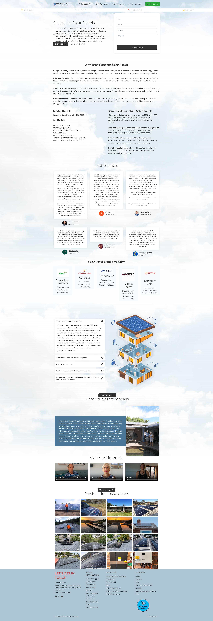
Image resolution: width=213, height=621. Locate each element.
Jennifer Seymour (145, 253)
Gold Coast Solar (86, 4)
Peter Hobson (73, 222)
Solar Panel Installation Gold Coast (92, 601)
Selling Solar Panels (113, 588)
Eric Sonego (109, 212)
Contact (138, 4)
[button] (67, 507)
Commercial (111, 582)
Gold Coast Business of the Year (146, 592)
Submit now (137, 48)
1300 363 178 (59, 590)
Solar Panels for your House (116, 591)
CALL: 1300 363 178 (77, 44)
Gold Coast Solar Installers (116, 576)
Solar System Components (91, 583)
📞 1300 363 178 (152, 4)
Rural (108, 585)
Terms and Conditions (144, 585)
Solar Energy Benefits (90, 589)
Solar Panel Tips (92, 607)
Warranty (139, 579)
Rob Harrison (146, 212)
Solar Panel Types (92, 579)
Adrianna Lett (109, 245)
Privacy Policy (152, 616)
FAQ (137, 582)
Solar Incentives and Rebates (92, 594)
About (130, 4)
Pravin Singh (73, 251)
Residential (110, 579)
